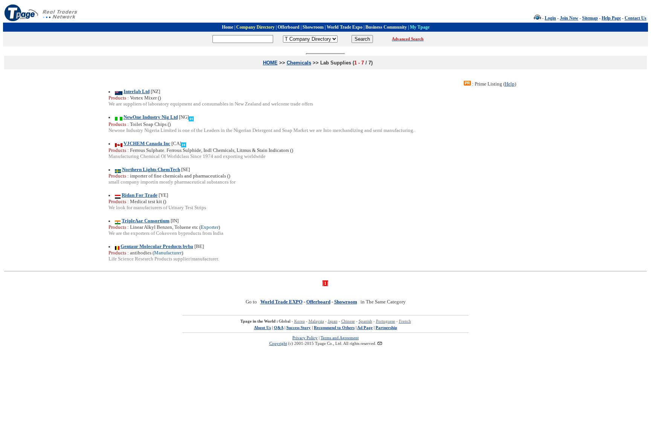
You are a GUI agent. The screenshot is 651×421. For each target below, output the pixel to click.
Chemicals (299, 63)
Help (510, 84)
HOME (270, 63)
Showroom (345, 302)
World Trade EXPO (281, 302)
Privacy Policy (305, 337)
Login (550, 18)
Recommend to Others (334, 327)
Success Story (298, 327)
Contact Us (635, 18)
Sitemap (590, 18)
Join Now (569, 18)
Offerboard (318, 302)
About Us (262, 327)
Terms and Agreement (340, 337)
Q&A (278, 327)
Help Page (611, 18)
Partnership (386, 327)
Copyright (278, 343)
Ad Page (365, 327)
